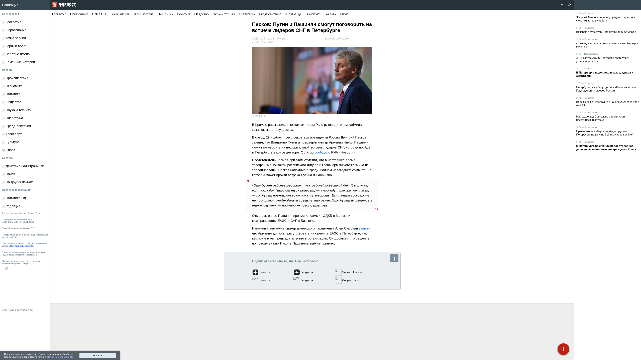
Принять (97, 355)
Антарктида (293, 14)
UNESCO (99, 14)
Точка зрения (119, 14)
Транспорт (312, 14)
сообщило (322, 152)
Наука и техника (224, 14)
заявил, (365, 228)
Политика (183, 14)
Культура (330, 14)
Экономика (165, 14)
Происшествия (143, 14)
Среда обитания (270, 14)
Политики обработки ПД (60, 357)
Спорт (344, 14)
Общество (201, 14)
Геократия (59, 14)
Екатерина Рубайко (337, 38)
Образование (79, 14)
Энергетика (247, 14)
